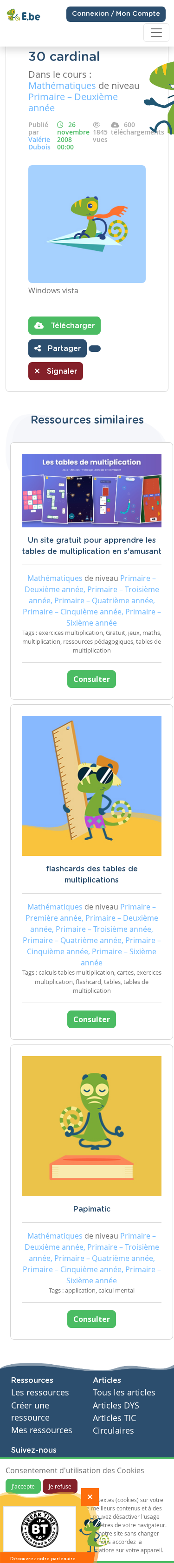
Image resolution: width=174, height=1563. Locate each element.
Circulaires (113, 1430)
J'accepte (23, 1486)
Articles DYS (116, 1405)
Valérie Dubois (39, 143)
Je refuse (60, 1486)
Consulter (91, 679)
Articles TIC (114, 1418)
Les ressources (40, 1392)
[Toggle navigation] (156, 32)
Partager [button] (63, 348)
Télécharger (71, 326)
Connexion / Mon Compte (116, 14)
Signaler (61, 371)
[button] (95, 348)
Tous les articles (124, 1392)
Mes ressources (41, 1430)
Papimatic (91, 1209)
